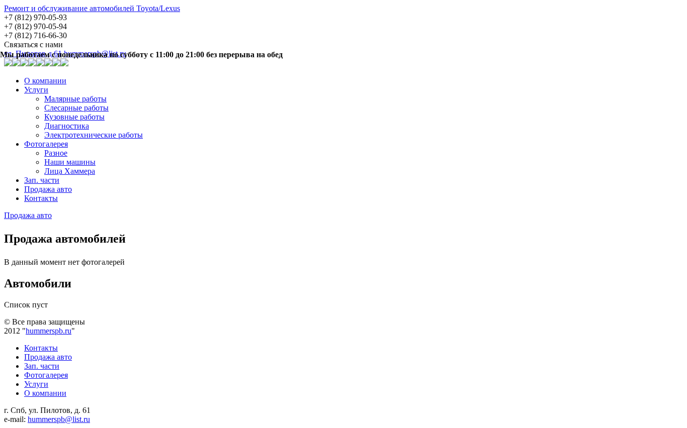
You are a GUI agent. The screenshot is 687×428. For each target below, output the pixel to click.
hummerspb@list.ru (59, 419)
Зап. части (41, 180)
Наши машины (70, 162)
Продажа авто (48, 189)
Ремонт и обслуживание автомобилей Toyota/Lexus (92, 8)
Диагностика (66, 126)
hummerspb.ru (48, 331)
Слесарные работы (76, 107)
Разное (55, 153)
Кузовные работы (74, 117)
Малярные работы (75, 98)
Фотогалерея (46, 144)
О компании (45, 80)
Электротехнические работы (93, 135)
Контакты (41, 198)
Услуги (36, 89)
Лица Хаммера (69, 171)
